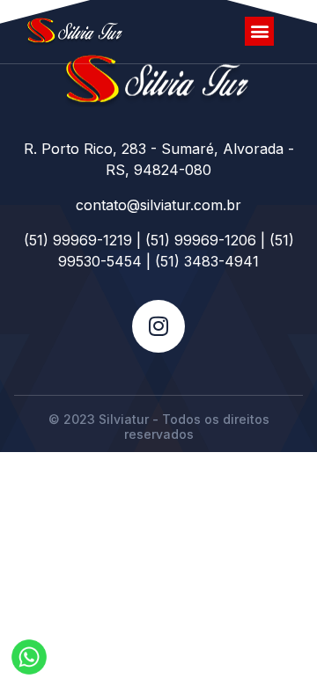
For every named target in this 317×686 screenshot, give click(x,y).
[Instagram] (158, 326)
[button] (259, 31)
